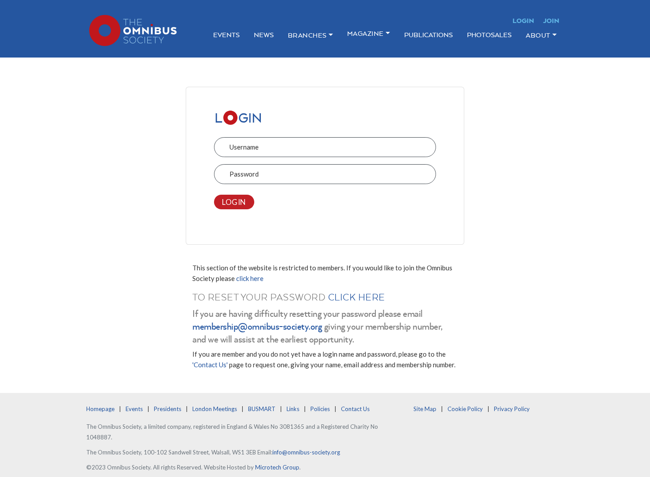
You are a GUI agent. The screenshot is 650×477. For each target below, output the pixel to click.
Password (244, 174)
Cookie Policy (465, 408)
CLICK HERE (356, 297)
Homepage (100, 408)
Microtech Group (277, 467)
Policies (320, 408)
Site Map (424, 408)
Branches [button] (307, 35)
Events (226, 34)
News (264, 34)
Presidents (167, 408)
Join (551, 20)
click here (250, 278)
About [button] (538, 35)
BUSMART (261, 408)
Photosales (489, 34)
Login (523, 20)
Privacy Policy (512, 408)
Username (244, 147)
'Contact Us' (210, 365)
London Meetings (214, 408)
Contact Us (355, 408)
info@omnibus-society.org (306, 452)
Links (293, 408)
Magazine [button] (365, 33)
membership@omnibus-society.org (257, 326)
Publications (428, 34)
